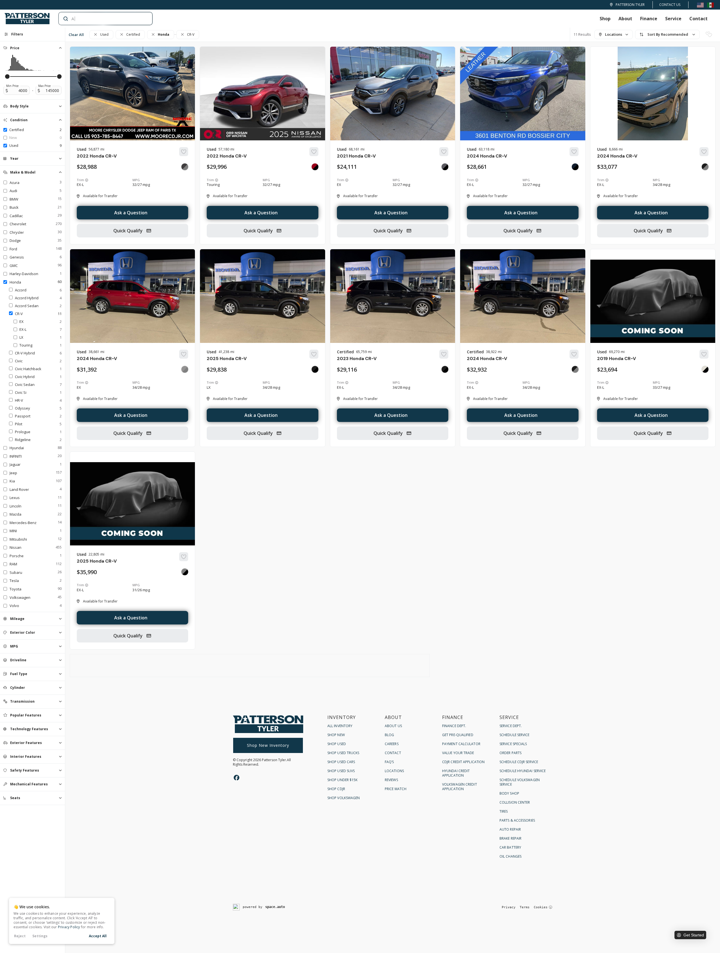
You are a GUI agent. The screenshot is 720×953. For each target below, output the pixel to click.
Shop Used (336, 743)
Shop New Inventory (268, 745)
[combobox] (100, 18)
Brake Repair (510, 838)
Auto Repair (510, 829)
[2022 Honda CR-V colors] (184, 166)
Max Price (44, 85)
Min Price (12, 85)
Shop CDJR (336, 788)
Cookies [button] (541, 907)
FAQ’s (389, 761)
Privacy (509, 907)
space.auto (275, 907)
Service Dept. (511, 725)
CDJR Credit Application (463, 761)
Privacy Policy (69, 927)
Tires (504, 811)
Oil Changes (510, 856)
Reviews (391, 779)
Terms (525, 907)
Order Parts (510, 752)
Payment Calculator (461, 743)
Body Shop (509, 793)
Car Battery (510, 847)
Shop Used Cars (341, 761)
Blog (389, 734)
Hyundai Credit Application (456, 773)
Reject (20, 936)
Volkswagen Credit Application (459, 786)
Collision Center (515, 802)
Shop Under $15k (342, 779)
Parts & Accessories (517, 820)
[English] (700, 4)
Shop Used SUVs (341, 770)
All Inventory (339, 725)
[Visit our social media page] (236, 777)
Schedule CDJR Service (519, 761)
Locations (394, 770)
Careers (392, 743)
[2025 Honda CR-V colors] (315, 369)
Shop (605, 18)
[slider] (7, 76)
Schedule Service (515, 734)
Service (673, 18)
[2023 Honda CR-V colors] (445, 369)
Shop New (336, 734)
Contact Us (669, 4)
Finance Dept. (454, 725)
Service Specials (513, 743)
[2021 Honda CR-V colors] (445, 166)
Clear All (76, 34)
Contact (698, 18)
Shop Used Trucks (343, 752)
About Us (393, 725)
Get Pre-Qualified (457, 734)
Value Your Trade (458, 752)
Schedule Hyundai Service (523, 770)
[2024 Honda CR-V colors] (575, 166)
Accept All (98, 936)
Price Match (395, 788)
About (625, 18)
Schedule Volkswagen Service (520, 782)
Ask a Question (130, 213)
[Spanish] (710, 4)
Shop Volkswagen (343, 797)
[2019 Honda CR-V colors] (705, 369)
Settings (40, 936)
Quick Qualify (128, 231)
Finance (648, 18)
